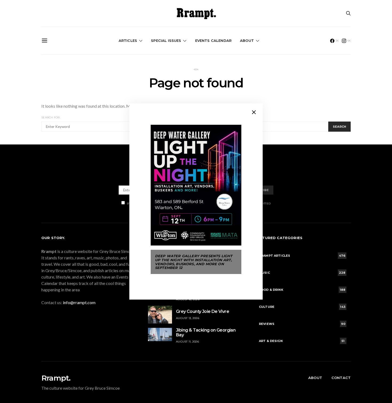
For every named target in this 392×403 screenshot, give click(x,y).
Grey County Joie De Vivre (202, 311)
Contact (341, 378)
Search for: (50, 117)
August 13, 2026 (187, 318)
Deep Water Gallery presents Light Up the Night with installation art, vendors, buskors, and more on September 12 (193, 262)
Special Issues (166, 40)
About (247, 40)
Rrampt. (55, 378)
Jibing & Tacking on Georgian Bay (205, 332)
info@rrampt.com (79, 302)
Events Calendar (213, 40)
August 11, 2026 (187, 341)
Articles (128, 40)
